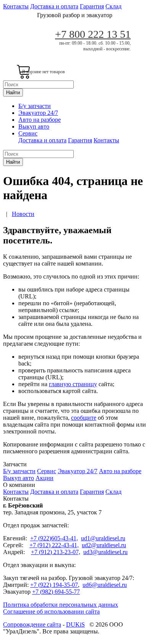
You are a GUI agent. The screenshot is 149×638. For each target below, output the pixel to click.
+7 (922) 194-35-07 (54, 585)
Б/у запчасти (34, 106)
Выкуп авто (33, 126)
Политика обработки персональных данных (60, 604)
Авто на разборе (39, 119)
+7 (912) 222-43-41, (54, 545)
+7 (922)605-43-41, (54, 538)
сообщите (83, 417)
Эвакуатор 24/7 (38, 113)
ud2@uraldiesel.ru (104, 545)
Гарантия (92, 6)
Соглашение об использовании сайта (51, 611)
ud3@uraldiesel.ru (105, 552)
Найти (13, 92)
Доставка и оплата (54, 6)
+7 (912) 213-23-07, (55, 552)
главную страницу (73, 384)
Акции (44, 478)
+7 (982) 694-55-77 (56, 591)
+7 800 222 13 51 (93, 34)
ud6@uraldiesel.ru (105, 585)
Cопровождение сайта (32, 624)
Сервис (27, 133)
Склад (113, 6)
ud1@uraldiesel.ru (103, 538)
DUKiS (75, 624)
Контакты (16, 6)
